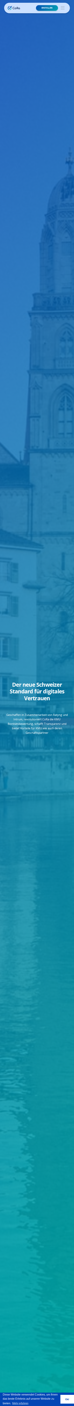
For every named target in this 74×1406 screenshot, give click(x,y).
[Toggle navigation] (62, 8)
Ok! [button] (67, 1399)
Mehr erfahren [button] (20, 1403)
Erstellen (46, 7)
